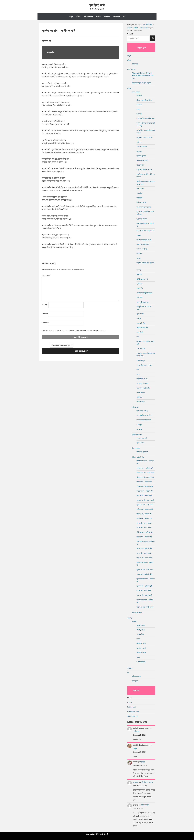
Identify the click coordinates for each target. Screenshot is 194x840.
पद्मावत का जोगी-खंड (143, 244)
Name (45, 305)
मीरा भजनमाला (136, 448)
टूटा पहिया (139, 193)
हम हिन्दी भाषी (97, 5)
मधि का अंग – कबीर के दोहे (144, 514)
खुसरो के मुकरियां (141, 156)
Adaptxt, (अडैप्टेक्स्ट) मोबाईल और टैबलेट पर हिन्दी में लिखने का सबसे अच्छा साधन (143, 75)
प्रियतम (139, 258)
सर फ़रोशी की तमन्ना (142, 383)
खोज (152, 38)
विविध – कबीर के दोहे (138, 457)
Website (45, 323)
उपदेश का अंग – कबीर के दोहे (145, 509)
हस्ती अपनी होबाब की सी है (144, 415)
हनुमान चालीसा (141, 392)
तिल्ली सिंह (139, 198)
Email (45, 314)
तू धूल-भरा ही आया (142, 219)
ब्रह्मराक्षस (139, 284)
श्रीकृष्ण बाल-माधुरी (142, 438)
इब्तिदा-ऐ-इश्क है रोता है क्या (144, 100)
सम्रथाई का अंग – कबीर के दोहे (145, 500)
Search (130, 34)
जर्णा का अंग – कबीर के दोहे (144, 482)
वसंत (138, 337)
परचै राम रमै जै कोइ (142, 249)
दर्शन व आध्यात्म (136, 676)
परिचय (78, 17)
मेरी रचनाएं (135, 64)
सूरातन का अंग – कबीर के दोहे (145, 505)
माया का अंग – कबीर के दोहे (144, 548)
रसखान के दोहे (141, 323)
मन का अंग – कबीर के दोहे (144, 527)
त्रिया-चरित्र (140, 634)
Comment (46, 275)
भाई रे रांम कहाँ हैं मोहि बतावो (144, 293)
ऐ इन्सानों (139, 114)
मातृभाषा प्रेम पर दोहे (142, 327)
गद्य (124, 17)
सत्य (138, 369)
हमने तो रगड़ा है (141, 402)
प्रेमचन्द (134, 621)
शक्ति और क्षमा (141, 348)
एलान (138, 109)
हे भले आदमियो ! (141, 662)
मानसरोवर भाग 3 (141, 652)
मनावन (138, 639)
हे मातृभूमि (139, 424)
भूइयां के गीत (140, 314)
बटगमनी (139, 270)
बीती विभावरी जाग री (142, 279)
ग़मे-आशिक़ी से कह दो (142, 160)
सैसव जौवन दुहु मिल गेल (143, 388)
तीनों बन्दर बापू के (141, 202)
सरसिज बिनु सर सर (142, 379)
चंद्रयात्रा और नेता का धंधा (144, 169)
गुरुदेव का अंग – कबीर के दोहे (145, 468)
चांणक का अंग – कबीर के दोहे (145, 486)
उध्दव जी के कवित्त (137, 612)
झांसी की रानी (140, 189)
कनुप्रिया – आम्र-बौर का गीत (145, 137)
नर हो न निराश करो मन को (144, 240)
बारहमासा (139, 274)
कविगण (98, 17)
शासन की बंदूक (141, 360)
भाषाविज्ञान (116, 17)
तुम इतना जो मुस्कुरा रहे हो (144, 207)
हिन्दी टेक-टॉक (88, 17)
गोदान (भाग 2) (141, 630)
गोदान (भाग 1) (141, 625)
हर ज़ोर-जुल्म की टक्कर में (144, 420)
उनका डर (139, 105)
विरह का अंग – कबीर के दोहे (144, 558)
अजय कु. (136, 782)
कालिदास (139, 142)
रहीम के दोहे (135, 407)
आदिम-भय (139, 95)
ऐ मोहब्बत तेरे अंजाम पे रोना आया (145, 118)
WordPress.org (132, 716)
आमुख (71, 17)
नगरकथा (139, 235)
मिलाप (138, 657)
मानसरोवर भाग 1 (141, 643)
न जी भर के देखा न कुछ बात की (145, 231)
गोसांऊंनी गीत (140, 165)
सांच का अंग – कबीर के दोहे (144, 537)
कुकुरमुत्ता (139, 151)
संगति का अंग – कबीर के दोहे (144, 532)
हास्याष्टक (139, 429)
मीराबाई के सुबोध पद (142, 452)
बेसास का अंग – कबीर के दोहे (145, 491)
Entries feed (131, 707)
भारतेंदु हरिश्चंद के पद (142, 302)
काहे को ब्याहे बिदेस (142, 147)
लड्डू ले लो (140, 332)
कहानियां (107, 17)
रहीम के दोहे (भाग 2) (142, 411)
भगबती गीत (140, 288)
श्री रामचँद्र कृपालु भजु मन (144, 365)
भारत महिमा (140, 297)
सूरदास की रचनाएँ (137, 434)
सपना (138, 374)
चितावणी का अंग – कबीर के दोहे (145, 473)
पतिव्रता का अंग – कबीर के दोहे (145, 477)
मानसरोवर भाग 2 (141, 648)
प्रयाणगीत (139, 253)
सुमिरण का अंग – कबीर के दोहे (145, 569)
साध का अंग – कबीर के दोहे (144, 518)
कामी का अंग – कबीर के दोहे (144, 495)
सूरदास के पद (140, 443)
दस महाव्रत (135, 681)
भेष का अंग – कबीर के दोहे (144, 523)
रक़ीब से (139, 318)
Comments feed (133, 711)
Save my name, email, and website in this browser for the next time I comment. (75, 331)
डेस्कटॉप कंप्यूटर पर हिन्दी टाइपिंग (141, 83)
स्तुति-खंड (139, 397)
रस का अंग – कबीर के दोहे (144, 553)
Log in (129, 702)
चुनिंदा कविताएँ (136, 92)
